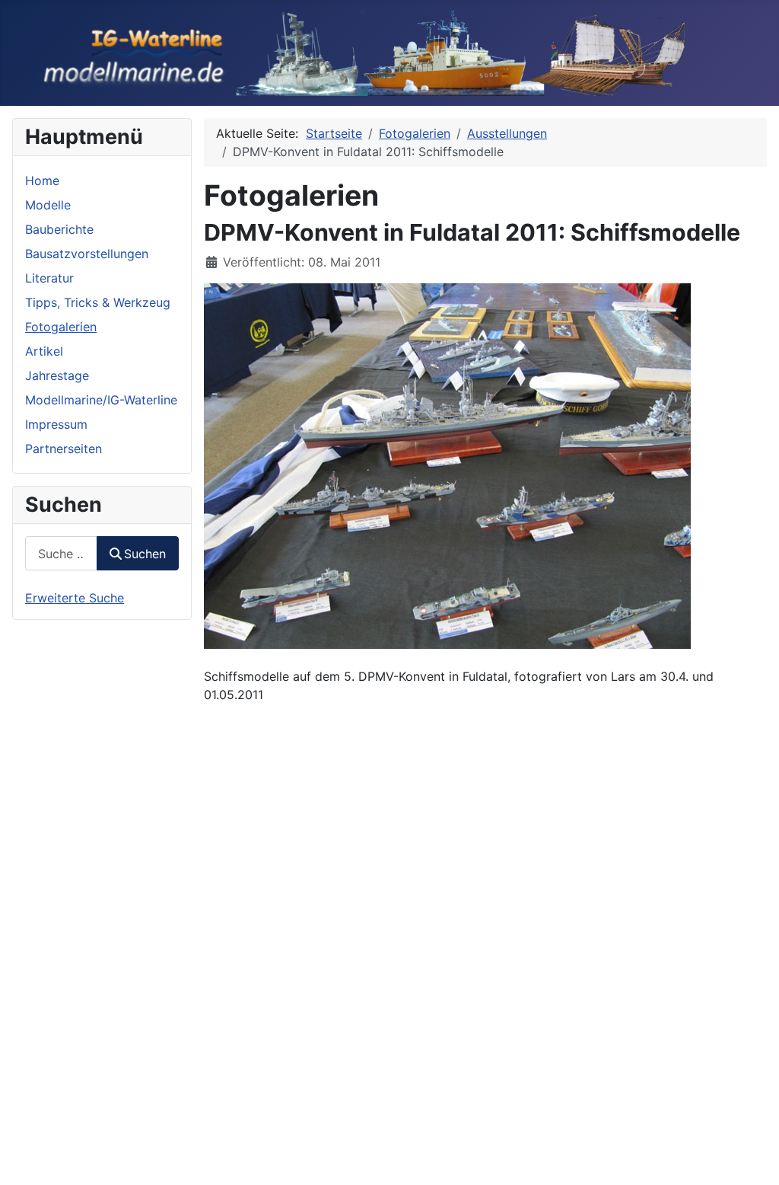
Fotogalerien (61, 326)
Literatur (49, 278)
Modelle (48, 204)
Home (42, 180)
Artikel (44, 351)
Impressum (56, 424)
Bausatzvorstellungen (86, 253)
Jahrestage (57, 375)
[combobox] (61, 553)
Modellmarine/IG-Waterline (101, 399)
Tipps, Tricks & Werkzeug (97, 302)
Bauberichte (59, 229)
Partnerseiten (63, 448)
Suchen (145, 553)
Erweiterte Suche (74, 597)
